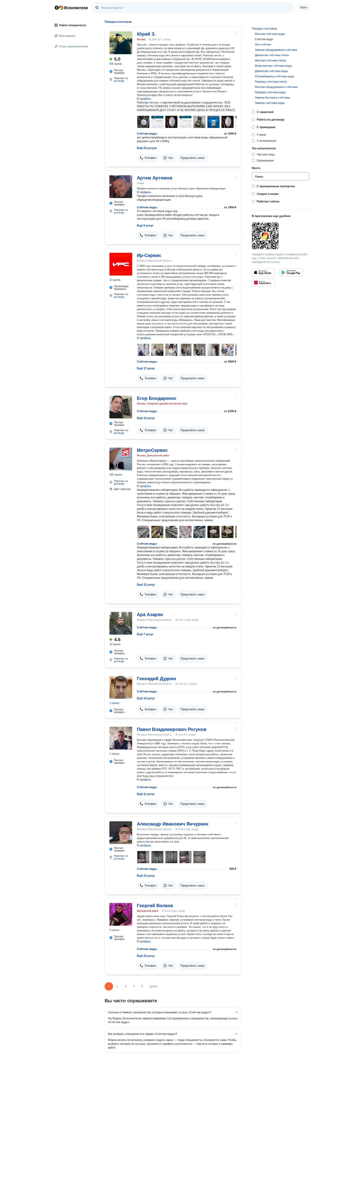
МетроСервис (152, 450)
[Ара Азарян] (120, 623)
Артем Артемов (154, 177)
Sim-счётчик (263, 44)
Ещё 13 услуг (146, 875)
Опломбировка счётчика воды (274, 76)
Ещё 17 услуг (146, 368)
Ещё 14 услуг (146, 698)
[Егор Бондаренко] (120, 407)
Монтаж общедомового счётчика (276, 86)
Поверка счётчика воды (270, 92)
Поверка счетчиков (264, 28)
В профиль (144, 98)
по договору (121, 79)
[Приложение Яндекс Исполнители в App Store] (263, 272)
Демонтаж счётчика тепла (272, 55)
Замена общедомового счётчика (276, 49)
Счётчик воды (147, 133)
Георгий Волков (155, 905)
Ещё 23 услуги (147, 148)
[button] (148, 158)
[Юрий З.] (120, 42)
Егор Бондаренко (156, 398)
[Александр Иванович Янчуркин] (120, 832)
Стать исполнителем (73, 46)
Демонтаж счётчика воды (271, 71)
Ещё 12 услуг (146, 418)
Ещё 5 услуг (145, 225)
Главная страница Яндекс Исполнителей (71, 7)
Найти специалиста (72, 25)
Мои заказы (67, 35)
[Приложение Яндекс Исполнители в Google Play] (291, 272)
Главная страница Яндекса (57, 7)
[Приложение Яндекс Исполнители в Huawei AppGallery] (263, 283)
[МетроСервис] (120, 459)
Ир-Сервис (149, 255)
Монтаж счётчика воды (270, 33)
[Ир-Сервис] (120, 264)
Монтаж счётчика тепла (270, 60)
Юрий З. (146, 34)
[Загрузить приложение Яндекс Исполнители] (280, 235)
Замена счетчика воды (270, 102)
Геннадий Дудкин (156, 678)
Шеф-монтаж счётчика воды (273, 65)
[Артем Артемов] (120, 186)
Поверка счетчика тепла (271, 81)
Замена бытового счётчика (272, 97)
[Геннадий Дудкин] (120, 687)
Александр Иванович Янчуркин (172, 823)
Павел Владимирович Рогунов (171, 729)
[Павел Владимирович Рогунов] (120, 738)
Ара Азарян (150, 614)
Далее (154, 986)
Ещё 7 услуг (145, 634)
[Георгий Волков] (120, 914)
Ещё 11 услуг (146, 794)
